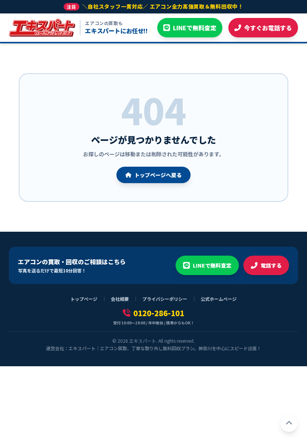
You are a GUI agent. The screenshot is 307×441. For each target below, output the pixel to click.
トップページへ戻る (158, 175)
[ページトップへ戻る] (289, 423)
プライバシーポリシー (164, 299)
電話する (271, 265)
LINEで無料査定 (212, 265)
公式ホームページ (219, 299)
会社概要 (120, 299)
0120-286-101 (158, 313)
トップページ (83, 299)
